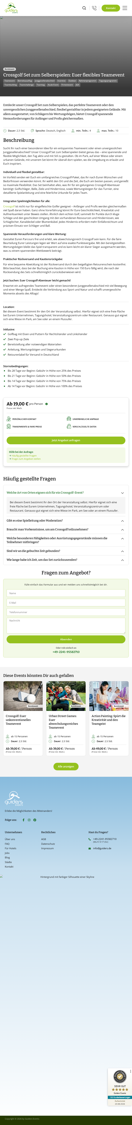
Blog (7, 857)
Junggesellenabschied (44, 80)
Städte (8, 862)
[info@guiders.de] (90, 848)
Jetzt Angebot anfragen (66, 440)
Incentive (61, 80)
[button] (8, 718)
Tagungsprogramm (108, 80)
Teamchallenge (27, 84)
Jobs (7, 853)
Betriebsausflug (25, 80)
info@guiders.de (102, 848)
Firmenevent (67, 84)
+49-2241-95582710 (105, 839)
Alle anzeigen (66, 766)
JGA (77, 84)
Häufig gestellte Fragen (24, 455)
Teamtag (41, 84)
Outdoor (72, 80)
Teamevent (10, 80)
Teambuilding (11, 84)
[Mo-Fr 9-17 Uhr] (94, 8)
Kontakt (9, 866)
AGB (43, 839)
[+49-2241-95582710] (90, 839)
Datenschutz (48, 843)
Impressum (47, 848)
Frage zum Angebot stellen (26, 458)
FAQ (7, 843)
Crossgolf (9, 206)
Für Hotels (10, 848)
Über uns (10, 839)
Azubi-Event (53, 84)
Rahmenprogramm (87, 80)
